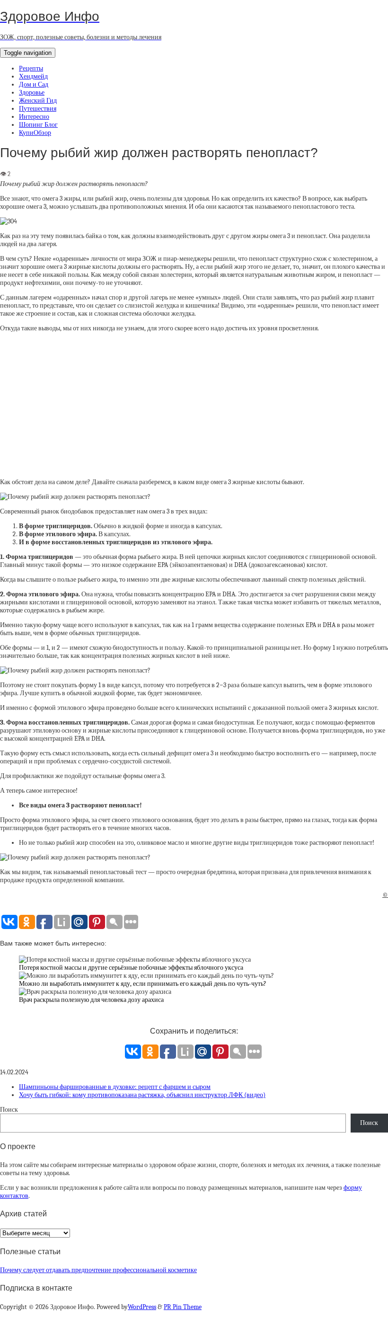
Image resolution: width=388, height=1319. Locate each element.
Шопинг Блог (38, 125)
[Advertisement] (194, 405)
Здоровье (31, 93)
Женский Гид (38, 101)
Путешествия (37, 109)
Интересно (34, 117)
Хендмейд (33, 76)
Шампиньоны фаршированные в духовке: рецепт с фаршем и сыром (115, 1087)
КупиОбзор (35, 133)
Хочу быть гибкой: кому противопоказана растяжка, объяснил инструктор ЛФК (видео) (142, 1095)
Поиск (9, 1110)
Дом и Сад (33, 84)
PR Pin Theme (183, 1307)
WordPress (142, 1307)
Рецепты (31, 68)
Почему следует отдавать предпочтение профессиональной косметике (98, 1270)
